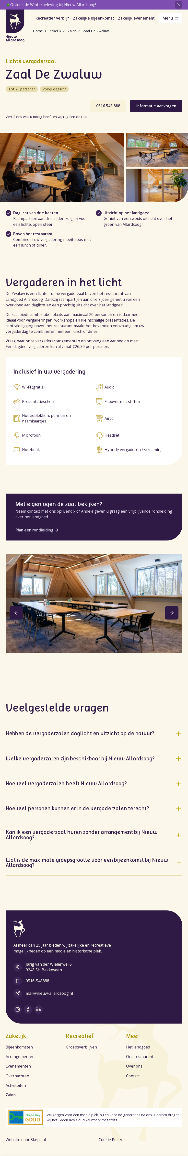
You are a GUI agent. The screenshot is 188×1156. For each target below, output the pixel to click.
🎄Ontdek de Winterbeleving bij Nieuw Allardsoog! (51, 4)
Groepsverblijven (81, 1047)
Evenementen (18, 1066)
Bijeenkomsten (19, 1047)
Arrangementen (20, 1056)
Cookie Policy (110, 1139)
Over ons (134, 1066)
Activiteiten (16, 1085)
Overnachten (17, 1076)
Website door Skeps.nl (26, 1139)
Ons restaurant (139, 1056)
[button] (16, 612)
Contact (133, 1076)
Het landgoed (138, 1047)
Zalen (11, 1095)
